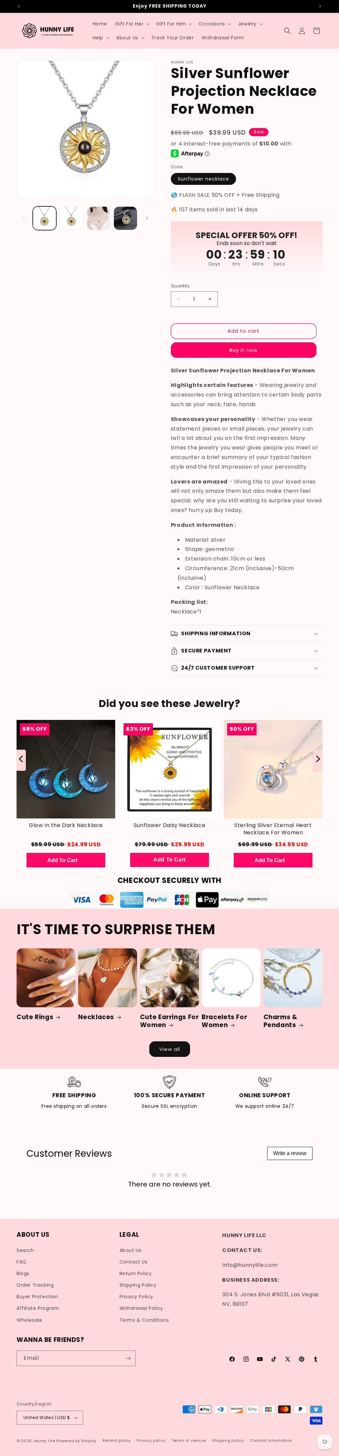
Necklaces (96, 1017)
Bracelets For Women (224, 1021)
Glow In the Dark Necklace (66, 825)
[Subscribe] (128, 1358)
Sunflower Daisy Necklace (169, 825)
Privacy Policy (136, 1296)
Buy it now (243, 350)
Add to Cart (169, 860)
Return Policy (136, 1273)
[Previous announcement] (19, 6)
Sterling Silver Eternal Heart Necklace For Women (273, 829)
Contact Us (134, 1262)
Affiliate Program (38, 1308)
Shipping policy (228, 1440)
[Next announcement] (320, 6)
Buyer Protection (37, 1296)
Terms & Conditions (144, 1320)
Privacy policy (151, 1440)
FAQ (21, 1262)
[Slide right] (147, 218)
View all (169, 1049)
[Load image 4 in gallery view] (125, 218)
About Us (131, 1250)
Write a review (290, 1153)
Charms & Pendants (280, 1021)
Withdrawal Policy (141, 1308)
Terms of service (188, 1440)
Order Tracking (35, 1285)
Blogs (23, 1273)
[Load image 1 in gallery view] (44, 218)
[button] (131, 24)
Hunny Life (44, 1440)
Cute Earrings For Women (169, 1021)
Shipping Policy (138, 1285)
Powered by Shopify (76, 1440)
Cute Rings (35, 1017)
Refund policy (117, 1440)
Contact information (271, 1440)
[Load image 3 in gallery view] (98, 218)
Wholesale (29, 1320)
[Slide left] (24, 218)
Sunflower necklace (203, 179)
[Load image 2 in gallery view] (71, 218)
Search (25, 1250)
